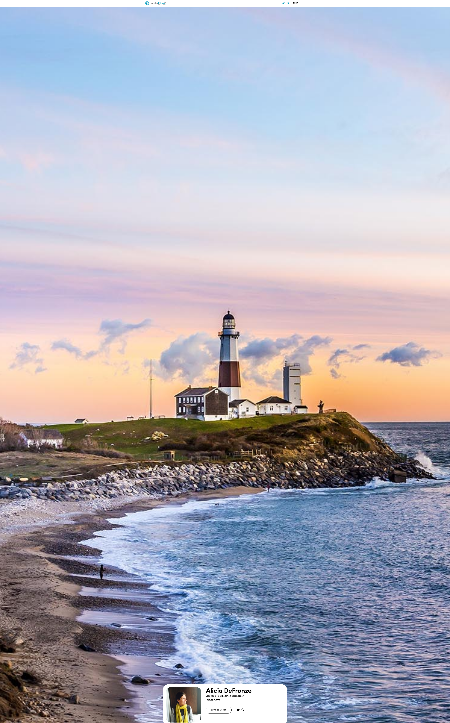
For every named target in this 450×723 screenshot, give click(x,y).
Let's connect (218, 710)
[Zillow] (283, 3)
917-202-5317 (213, 700)
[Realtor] (288, 3)
